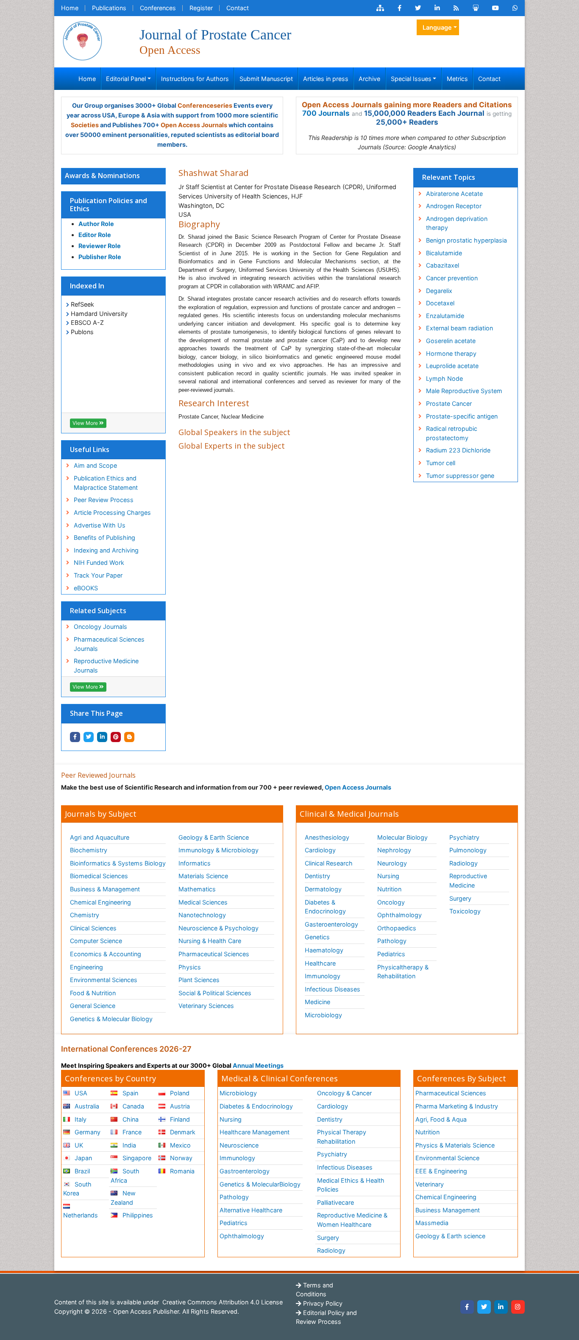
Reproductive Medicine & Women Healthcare (352, 1220)
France (131, 1132)
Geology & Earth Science (213, 837)
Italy (79, 1119)
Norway (180, 1157)
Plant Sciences (199, 979)
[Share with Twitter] (89, 737)
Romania (181, 1171)
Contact (237, 7)
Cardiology (320, 850)
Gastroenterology (245, 1171)
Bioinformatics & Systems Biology (118, 863)
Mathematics (197, 889)
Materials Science (203, 875)
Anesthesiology (327, 837)
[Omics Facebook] (399, 8)
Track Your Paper (98, 575)
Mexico (179, 1145)
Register (201, 7)
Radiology (463, 863)
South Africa (125, 1175)
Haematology (324, 950)
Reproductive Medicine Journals (106, 665)
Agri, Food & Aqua (441, 1119)
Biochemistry (88, 850)
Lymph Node (444, 378)
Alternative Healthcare (251, 1210)
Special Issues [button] (411, 78)
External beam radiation (459, 328)
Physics (189, 967)
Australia (86, 1106)
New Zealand (123, 1197)
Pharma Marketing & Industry (456, 1106)
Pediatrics (391, 954)
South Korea (77, 1189)
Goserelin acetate (451, 340)
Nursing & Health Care (209, 940)
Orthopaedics (396, 928)
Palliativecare (335, 1202)
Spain (129, 1093)
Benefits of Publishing (104, 537)
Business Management (447, 1210)
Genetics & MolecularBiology (260, 1184)
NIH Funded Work (99, 562)
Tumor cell (440, 462)
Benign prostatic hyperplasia (466, 240)
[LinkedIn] (501, 1307)
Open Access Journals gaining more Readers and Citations (407, 104)
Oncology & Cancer (344, 1093)
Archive (369, 78)
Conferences (158, 7)
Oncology (391, 902)
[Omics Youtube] (495, 8)
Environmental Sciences (103, 979)
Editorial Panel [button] (126, 78)
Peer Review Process (104, 499)
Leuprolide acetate (452, 365)
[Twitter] (484, 1307)
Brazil (81, 1171)
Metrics (457, 78)
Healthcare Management (255, 1132)
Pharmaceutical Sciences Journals (109, 644)
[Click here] (380, 8)
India (128, 1145)
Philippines (137, 1215)
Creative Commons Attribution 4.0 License (222, 1302)
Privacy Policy (321, 1303)
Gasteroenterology (331, 924)
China (130, 1119)
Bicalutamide (444, 253)
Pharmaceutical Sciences (213, 954)
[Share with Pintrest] (116, 737)
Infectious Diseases (332, 989)
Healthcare (320, 963)
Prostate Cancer (449, 403)
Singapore (136, 1157)
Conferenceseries (205, 105)
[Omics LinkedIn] (437, 8)
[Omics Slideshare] (475, 8)
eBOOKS (86, 588)
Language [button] (437, 27)
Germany (86, 1132)
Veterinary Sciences (206, 1005)
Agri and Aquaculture (99, 837)
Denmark (181, 1132)
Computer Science (96, 940)
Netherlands (80, 1215)
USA (80, 1093)
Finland (179, 1119)
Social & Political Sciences (214, 993)
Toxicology (465, 911)
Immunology (322, 976)
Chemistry (84, 914)
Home (69, 7)
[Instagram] (518, 1307)
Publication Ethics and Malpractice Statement (106, 483)
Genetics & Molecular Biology (111, 1018)
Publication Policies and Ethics (108, 204)
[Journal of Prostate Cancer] (82, 40)
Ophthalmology (399, 914)
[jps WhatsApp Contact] (515, 8)
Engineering (86, 967)
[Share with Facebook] (75, 737)
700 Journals (326, 113)
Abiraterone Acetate (454, 193)
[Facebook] (467, 1307)
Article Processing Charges (112, 512)
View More (85, 423)
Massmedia (431, 1222)
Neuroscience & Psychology (218, 928)
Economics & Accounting (105, 954)
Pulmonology (468, 850)
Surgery (460, 898)
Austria (179, 1106)
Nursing (388, 875)
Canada (132, 1106)
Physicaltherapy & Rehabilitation (403, 971)
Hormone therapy (451, 353)
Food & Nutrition (93, 993)
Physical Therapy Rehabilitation (341, 1136)
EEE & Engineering (441, 1171)
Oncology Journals (100, 626)
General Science (92, 1005)
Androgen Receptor (454, 205)
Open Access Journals (194, 124)
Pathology (391, 940)
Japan (82, 1157)
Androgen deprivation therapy (456, 223)
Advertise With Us (99, 525)
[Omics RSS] (456, 8)
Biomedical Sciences (99, 875)
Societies (85, 124)
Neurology (392, 863)
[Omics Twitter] (418, 8)
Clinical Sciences (93, 928)
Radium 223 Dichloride (458, 450)
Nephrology (394, 850)
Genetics (317, 937)
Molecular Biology (402, 837)
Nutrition (389, 889)
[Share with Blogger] (129, 737)
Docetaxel (440, 303)
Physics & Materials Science (455, 1145)
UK (78, 1145)
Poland (178, 1093)
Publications (109, 7)
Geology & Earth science (450, 1236)
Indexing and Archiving (106, 550)
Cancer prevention (452, 278)
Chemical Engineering (100, 902)
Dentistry (317, 875)
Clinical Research (329, 863)
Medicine (317, 1001)
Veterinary (429, 1184)
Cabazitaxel (442, 265)
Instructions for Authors (195, 78)
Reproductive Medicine (468, 880)
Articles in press (325, 78)
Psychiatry (464, 837)
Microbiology (323, 1015)
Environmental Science (447, 1157)
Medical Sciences (203, 902)
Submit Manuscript (266, 78)
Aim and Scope (95, 465)
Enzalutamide (445, 315)
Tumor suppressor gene (460, 475)
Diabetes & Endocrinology (325, 907)
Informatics (194, 863)
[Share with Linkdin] (102, 737)
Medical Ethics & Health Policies (350, 1185)
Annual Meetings (258, 1065)
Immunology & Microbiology (218, 850)
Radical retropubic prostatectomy (451, 433)
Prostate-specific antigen (462, 416)
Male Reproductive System (464, 390)
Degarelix (439, 290)
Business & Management (105, 889)
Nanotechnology (202, 914)
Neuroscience (239, 1145)
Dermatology (323, 889)
